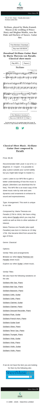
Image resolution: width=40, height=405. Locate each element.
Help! (28, 118)
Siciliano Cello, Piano (11, 299)
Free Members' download (20, 115)
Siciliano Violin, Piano (12, 351)
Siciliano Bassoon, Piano (13, 291)
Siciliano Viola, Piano (11, 343)
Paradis (20, 151)
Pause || (26, 63)
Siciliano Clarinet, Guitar (13, 303)
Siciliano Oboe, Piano (12, 327)
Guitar (20, 264)
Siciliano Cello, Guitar (12, 295)
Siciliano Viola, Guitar (11, 339)
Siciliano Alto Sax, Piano (13, 283)
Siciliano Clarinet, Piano (12, 307)
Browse (6, 257)
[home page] (20, 6)
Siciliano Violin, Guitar (12, 347)
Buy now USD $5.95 (20, 48)
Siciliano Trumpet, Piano (13, 335)
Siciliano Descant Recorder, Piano (17, 311)
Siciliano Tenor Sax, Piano (13, 331)
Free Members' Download (19, 45)
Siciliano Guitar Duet (11, 323)
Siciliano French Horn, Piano (14, 319)
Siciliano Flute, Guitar (11, 315)
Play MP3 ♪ (15, 63)
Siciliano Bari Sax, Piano (13, 287)
